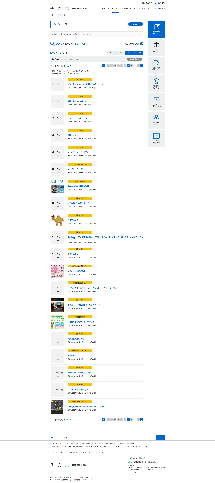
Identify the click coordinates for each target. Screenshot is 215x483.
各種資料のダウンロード (156, 69)
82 (132, 66)
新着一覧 (105, 8)
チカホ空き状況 (156, 142)
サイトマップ (104, 446)
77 (115, 66)
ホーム (52, 444)
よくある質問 (160, 8)
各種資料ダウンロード (111, 444)
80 (125, 66)
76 (111, 66)
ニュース (58, 444)
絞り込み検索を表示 (132, 44)
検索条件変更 (134, 59)
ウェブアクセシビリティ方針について (138, 446)
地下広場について (145, 8)
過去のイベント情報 (134, 53)
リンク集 (112, 446)
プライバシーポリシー (91, 446)
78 (118, 66)
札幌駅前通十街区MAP (156, 123)
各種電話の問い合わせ (156, 87)
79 (122, 66)
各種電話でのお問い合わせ (58, 446)
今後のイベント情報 (115, 53)
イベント (115, 8)
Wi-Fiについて (120, 446)
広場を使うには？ (128, 8)
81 (128, 66)
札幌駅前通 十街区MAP (127, 444)
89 (138, 66)
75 (108, 66)
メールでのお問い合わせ (156, 105)
